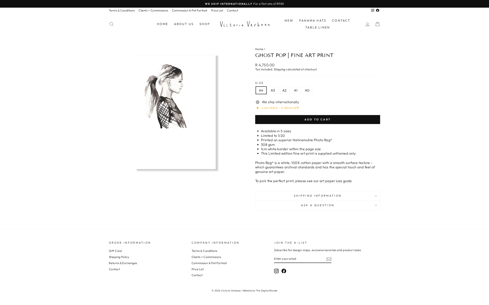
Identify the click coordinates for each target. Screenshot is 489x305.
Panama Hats (312, 20)
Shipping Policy (119, 257)
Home (162, 24)
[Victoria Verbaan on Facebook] (284, 271)
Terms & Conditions (122, 10)
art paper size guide (336, 181)
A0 (307, 90)
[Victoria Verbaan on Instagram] (276, 271)
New (289, 20)
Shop (204, 24)
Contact (232, 10)
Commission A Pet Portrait (189, 10)
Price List (217, 10)
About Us (184, 24)
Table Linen (317, 27)
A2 (284, 90)
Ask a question (317, 205)
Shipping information (318, 195)
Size (259, 83)
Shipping (279, 69)
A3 (273, 90)
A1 (296, 90)
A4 (261, 90)
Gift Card (115, 251)
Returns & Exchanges (123, 263)
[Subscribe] (328, 258)
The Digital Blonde (266, 290)
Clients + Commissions (153, 10)
